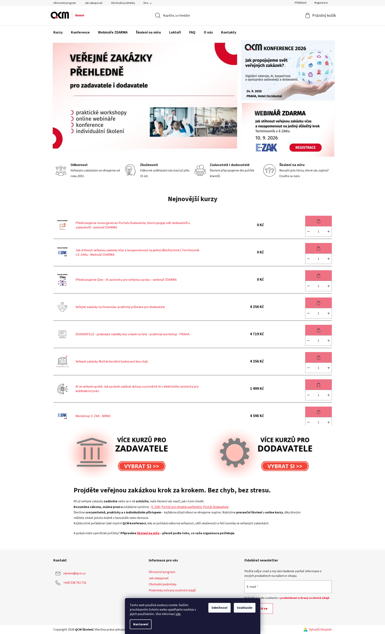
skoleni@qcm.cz (74, 573)
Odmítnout (219, 608)
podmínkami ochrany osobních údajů (304, 598)
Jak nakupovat (93, 3)
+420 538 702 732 (74, 582)
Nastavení (140, 624)
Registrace (321, 3)
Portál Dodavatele (216, 507)
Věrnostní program (64, 3)
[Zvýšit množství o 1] (329, 231)
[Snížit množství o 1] (308, 231)
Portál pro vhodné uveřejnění (181, 507)
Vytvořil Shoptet (320, 629)
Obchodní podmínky (123, 3)
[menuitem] (58, 32)
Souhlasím (244, 608)
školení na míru (148, 533)
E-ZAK (155, 507)
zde (178, 614)
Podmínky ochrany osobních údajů (172, 590)
